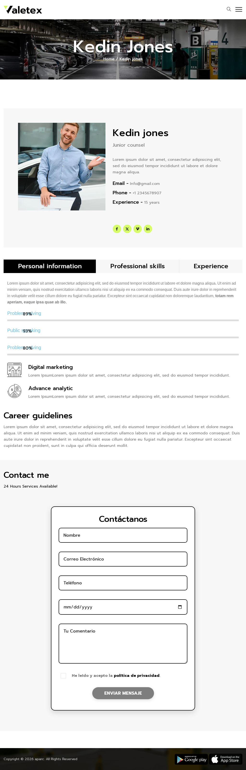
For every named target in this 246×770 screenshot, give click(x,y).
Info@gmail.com (145, 184)
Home (109, 59)
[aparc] (23, 9)
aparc (39, 759)
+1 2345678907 (147, 193)
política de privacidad (137, 676)
